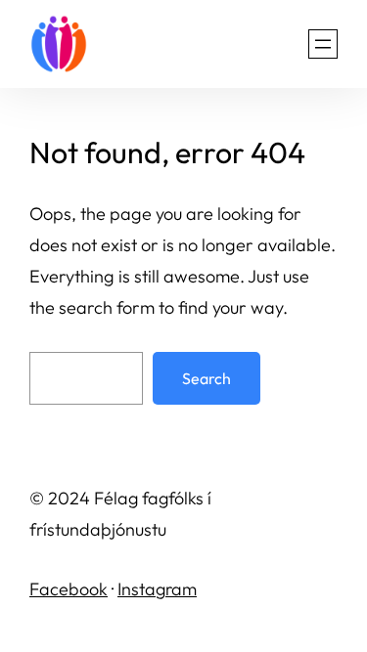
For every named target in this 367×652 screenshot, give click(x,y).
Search (206, 378)
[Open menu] (323, 44)
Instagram (157, 589)
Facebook (68, 589)
